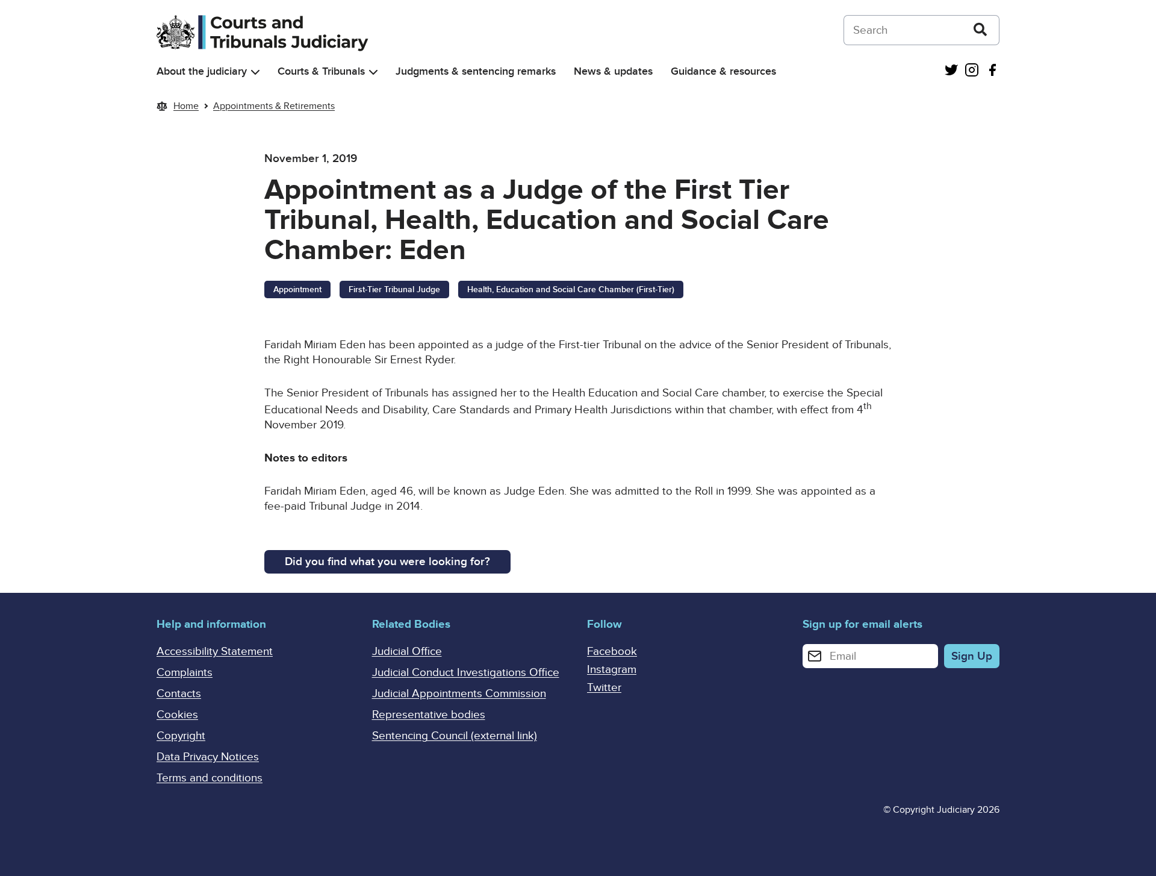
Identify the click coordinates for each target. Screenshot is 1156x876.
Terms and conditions (210, 778)
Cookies (177, 715)
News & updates (613, 71)
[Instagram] (972, 71)
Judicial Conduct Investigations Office (465, 673)
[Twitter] (951, 71)
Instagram (611, 670)
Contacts (179, 694)
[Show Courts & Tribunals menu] (373, 72)
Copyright (181, 736)
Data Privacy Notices (208, 757)
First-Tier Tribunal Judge (394, 289)
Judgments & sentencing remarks (476, 71)
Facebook (612, 652)
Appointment (297, 289)
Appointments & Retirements (274, 106)
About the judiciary (202, 71)
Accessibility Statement (215, 652)
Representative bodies (428, 715)
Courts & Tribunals (321, 71)
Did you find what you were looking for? (387, 562)
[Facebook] (992, 71)
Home (186, 106)
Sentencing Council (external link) (454, 736)
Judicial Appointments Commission (459, 694)
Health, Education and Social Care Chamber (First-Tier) (570, 289)
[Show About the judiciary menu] (255, 72)
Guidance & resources (723, 71)
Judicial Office (407, 652)
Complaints (185, 673)
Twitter (604, 688)
